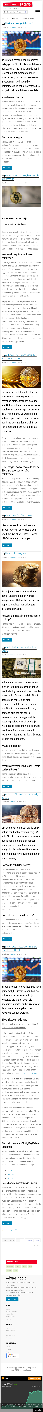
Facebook (8, 1349)
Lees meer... (7, 168)
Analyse (8, 1309)
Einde (37, 1240)
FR (5, 8)
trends (9, 1270)
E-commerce (9, 1338)
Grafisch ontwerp (10, 1316)
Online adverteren (10, 1330)
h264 (24, 1267)
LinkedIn (8, 1347)
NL (3, 8)
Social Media (9, 1314)
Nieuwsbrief (17, 8)
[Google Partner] (12, 1358)
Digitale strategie (10, 1328)
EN (7, 8)
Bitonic (34, 1073)
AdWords (15, 18)
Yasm (15, 1270)
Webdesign (9, 1333)
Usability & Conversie (11, 1311)
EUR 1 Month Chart (35, 1378)
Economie (13, 27)
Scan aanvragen (12, 1299)
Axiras (25, 1073)
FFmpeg (17, 1267)
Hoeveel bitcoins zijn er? (15, 553)
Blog (8, 18)
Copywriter (8, 1319)
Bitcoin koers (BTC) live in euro (18, 515)
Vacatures (11, 8)
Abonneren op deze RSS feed (12, 1230)
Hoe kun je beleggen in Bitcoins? (19, 23)
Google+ (8, 1352)
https (30, 1267)
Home (3, 18)
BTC (6, 1378)
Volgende (29, 1240)
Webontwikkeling (10, 1335)
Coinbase (11, 1174)
